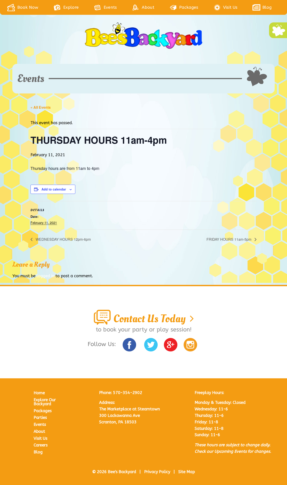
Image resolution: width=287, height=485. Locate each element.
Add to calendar (53, 189)
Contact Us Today (150, 318)
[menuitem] (30, 7)
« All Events (40, 107)
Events (40, 424)
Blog (38, 452)
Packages (43, 410)
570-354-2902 (127, 392)
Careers (41, 445)
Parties (40, 417)
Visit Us (40, 438)
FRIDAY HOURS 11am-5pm (229, 239)
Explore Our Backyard (45, 401)
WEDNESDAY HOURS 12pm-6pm (63, 239)
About (39, 431)
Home (39, 392)
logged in (45, 275)
